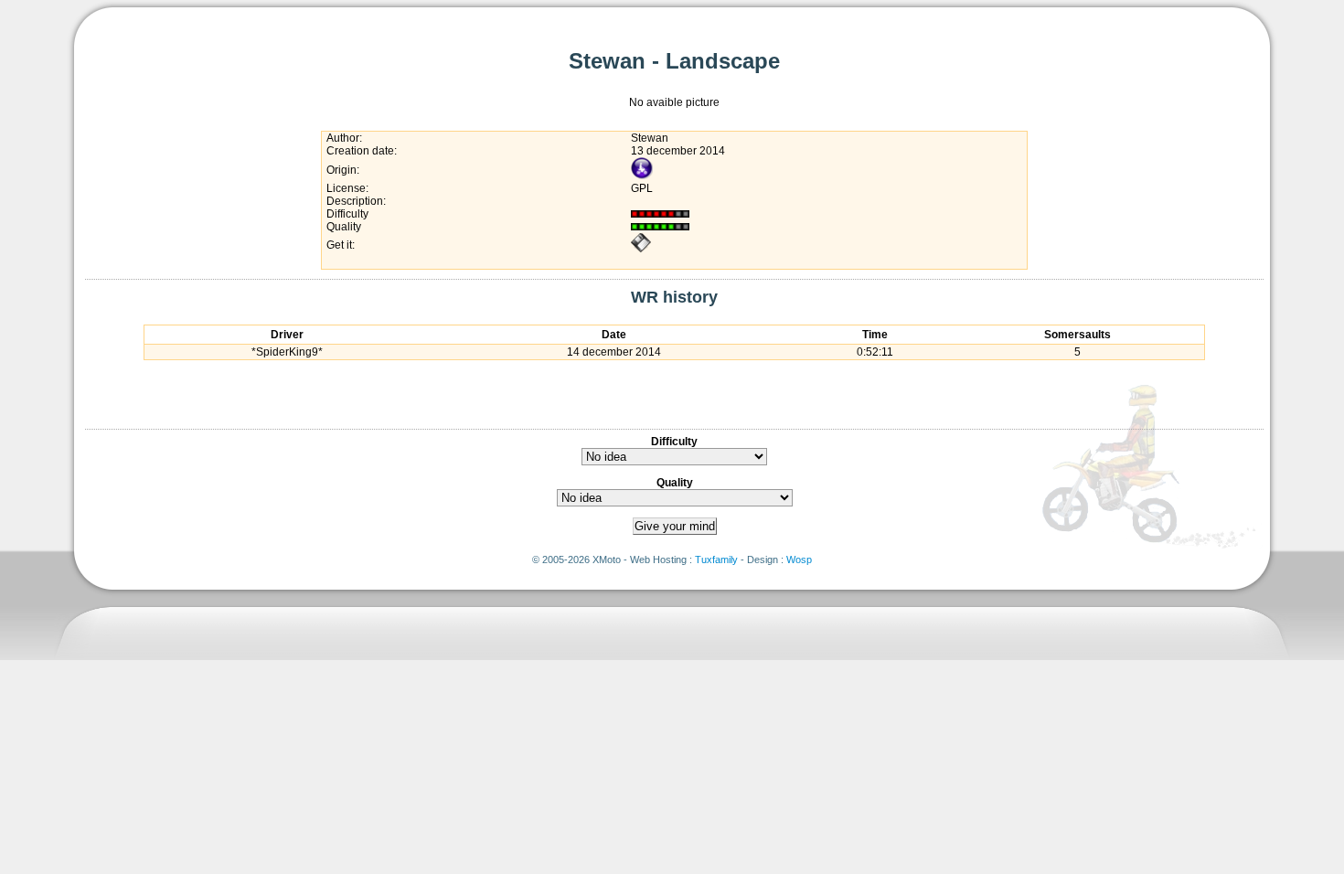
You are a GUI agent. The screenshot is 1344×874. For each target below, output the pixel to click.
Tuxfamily (716, 559)
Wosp (799, 559)
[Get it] (641, 249)
